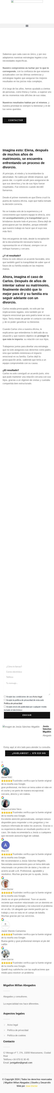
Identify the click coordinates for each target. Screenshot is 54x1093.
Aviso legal (37, 697)
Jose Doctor (31, 1086)
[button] (27, 26)
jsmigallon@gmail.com (21, 1062)
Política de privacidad (13, 703)
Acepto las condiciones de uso (24, 697)
